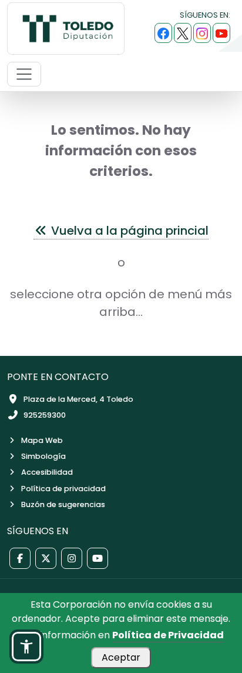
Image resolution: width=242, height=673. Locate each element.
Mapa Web (42, 440)
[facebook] (163, 33)
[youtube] (221, 33)
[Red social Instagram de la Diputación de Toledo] (71, 558)
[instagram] (202, 33)
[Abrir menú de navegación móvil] (24, 74)
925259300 (44, 415)
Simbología (43, 456)
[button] (26, 646)
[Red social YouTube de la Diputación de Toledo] (97, 558)
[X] (182, 33)
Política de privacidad (63, 489)
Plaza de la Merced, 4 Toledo (78, 399)
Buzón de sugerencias (63, 504)
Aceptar (121, 657)
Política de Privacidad (168, 635)
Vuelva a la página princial (128, 230)
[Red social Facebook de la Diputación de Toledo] (20, 558)
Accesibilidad (47, 472)
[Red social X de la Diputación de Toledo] (45, 558)
